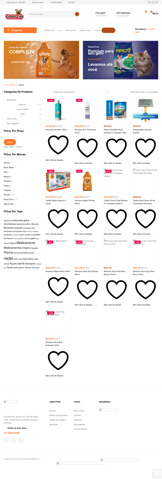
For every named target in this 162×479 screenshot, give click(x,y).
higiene (13, 243)
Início (6, 84)
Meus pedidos (79, 424)
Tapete (10, 267)
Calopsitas (8, 234)
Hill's (5, 172)
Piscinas (16, 252)
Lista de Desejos (80, 429)
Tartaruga (35, 267)
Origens (7, 185)
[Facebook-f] (6, 440)
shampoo (30, 263)
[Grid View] (46, 92)
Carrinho (77, 415)
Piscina (97, 30)
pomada (24, 252)
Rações (13, 263)
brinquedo (18, 227)
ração (8, 258)
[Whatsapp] (156, 2)
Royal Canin (9, 199)
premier (31, 252)
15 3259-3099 (11, 433)
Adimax (7, 162)
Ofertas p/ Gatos (85, 30)
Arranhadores (10, 223)
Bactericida (20, 224)
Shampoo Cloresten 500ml (56, 129)
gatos (37, 238)
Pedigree (7, 190)
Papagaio (34, 248)
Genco (6, 243)
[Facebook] (149, 2)
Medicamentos (13, 247)
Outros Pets (12, 119)
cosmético (35, 234)
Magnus (7, 176)
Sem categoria (13, 123)
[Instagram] (153, 2)
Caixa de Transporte (32, 231)
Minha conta (79, 410)
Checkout (78, 420)
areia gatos (23, 220)
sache (21, 263)
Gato (23, 114)
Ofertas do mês (49, 30)
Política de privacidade (58, 415)
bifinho (28, 224)
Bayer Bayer (9, 167)
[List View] (50, 92)
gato (33, 238)
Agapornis (8, 220)
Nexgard (7, 181)
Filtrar (9, 142)
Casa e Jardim (23, 109)
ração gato (18, 259)
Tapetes (28, 267)
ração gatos (28, 258)
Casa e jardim (108, 30)
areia (14, 220)
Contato (52, 410)
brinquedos (8, 231)
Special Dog (8, 204)
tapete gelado (18, 267)
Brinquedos (11, 100)
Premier (7, 194)
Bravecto (8, 227)
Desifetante (8, 238)
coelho (21, 234)
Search (77, 14)
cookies (28, 234)
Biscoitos (35, 224)
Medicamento (26, 242)
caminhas (15, 235)
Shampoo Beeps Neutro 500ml (58, 271)
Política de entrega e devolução (57, 422)
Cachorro (13, 84)
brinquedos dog (19, 231)
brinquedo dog (29, 228)
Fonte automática (18, 238)
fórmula (27, 238)
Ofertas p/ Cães (70, 30)
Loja (60, 30)
